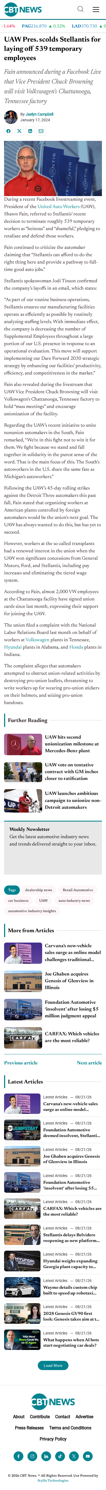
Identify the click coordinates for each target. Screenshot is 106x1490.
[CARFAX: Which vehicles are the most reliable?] (23, 1038)
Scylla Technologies (53, 1480)
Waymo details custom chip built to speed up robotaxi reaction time (70, 1290)
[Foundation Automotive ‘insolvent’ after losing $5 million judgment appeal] (23, 1009)
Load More (53, 1365)
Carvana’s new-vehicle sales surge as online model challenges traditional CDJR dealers (73, 954)
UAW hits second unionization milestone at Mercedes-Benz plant (72, 744)
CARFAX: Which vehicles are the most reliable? (72, 1037)
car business (18, 901)
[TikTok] (60, 1456)
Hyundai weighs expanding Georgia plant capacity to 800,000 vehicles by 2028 (70, 1264)
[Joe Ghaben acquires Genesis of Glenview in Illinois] (23, 981)
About (18, 1416)
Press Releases (29, 1427)
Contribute (40, 1416)
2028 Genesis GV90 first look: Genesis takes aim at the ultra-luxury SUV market (72, 1317)
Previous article (21, 1063)
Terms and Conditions (70, 1427)
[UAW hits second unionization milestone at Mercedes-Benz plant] (23, 744)
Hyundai (13, 647)
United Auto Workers (59, 207)
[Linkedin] (30, 131)
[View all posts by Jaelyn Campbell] (12, 117)
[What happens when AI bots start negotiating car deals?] (22, 1340)
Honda (76, 647)
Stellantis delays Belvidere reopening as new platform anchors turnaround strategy (71, 1238)
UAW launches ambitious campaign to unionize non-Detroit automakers (73, 800)
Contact (62, 1416)
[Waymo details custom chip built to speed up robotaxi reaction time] (22, 1287)
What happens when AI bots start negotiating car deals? (71, 1343)
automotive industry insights (32, 911)
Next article (89, 1063)
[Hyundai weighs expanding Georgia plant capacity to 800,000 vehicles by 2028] (22, 1261)
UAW (43, 901)
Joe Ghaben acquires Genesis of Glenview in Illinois (69, 981)
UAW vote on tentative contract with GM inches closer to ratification (71, 772)
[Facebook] (8, 131)
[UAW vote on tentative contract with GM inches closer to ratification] (23, 772)
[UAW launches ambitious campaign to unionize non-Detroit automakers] (23, 801)
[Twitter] (74, 1456)
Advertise (84, 1416)
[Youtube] (88, 1456)
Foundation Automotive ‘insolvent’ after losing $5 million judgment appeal (72, 1009)
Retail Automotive (78, 890)
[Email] (41, 131)
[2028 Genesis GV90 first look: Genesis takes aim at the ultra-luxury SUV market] (22, 1313)
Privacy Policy (53, 1439)
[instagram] (32, 1456)
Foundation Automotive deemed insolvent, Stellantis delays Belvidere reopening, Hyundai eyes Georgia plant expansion (71, 1133)
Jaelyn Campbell (39, 114)
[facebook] (18, 1456)
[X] (19, 131)
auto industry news (74, 901)
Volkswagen (37, 640)
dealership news (38, 890)
